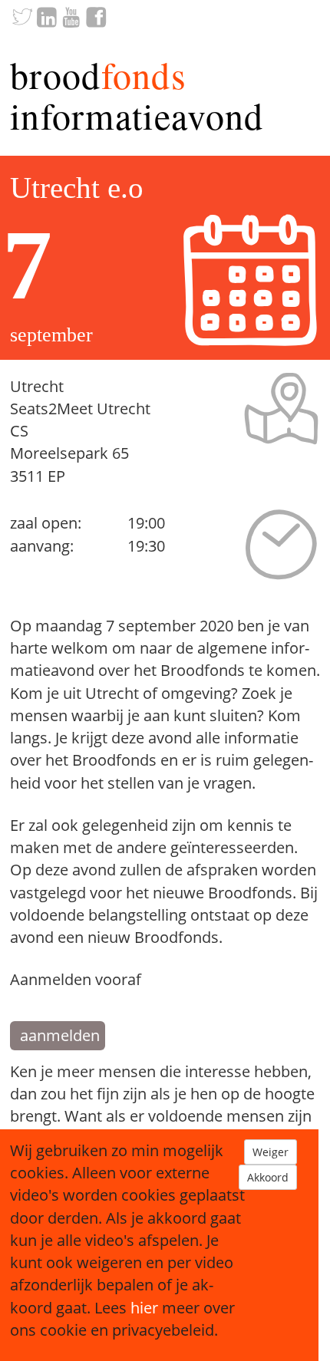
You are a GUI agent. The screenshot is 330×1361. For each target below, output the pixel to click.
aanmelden (60, 1035)
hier (144, 1307)
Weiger (270, 1152)
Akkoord (268, 1177)
